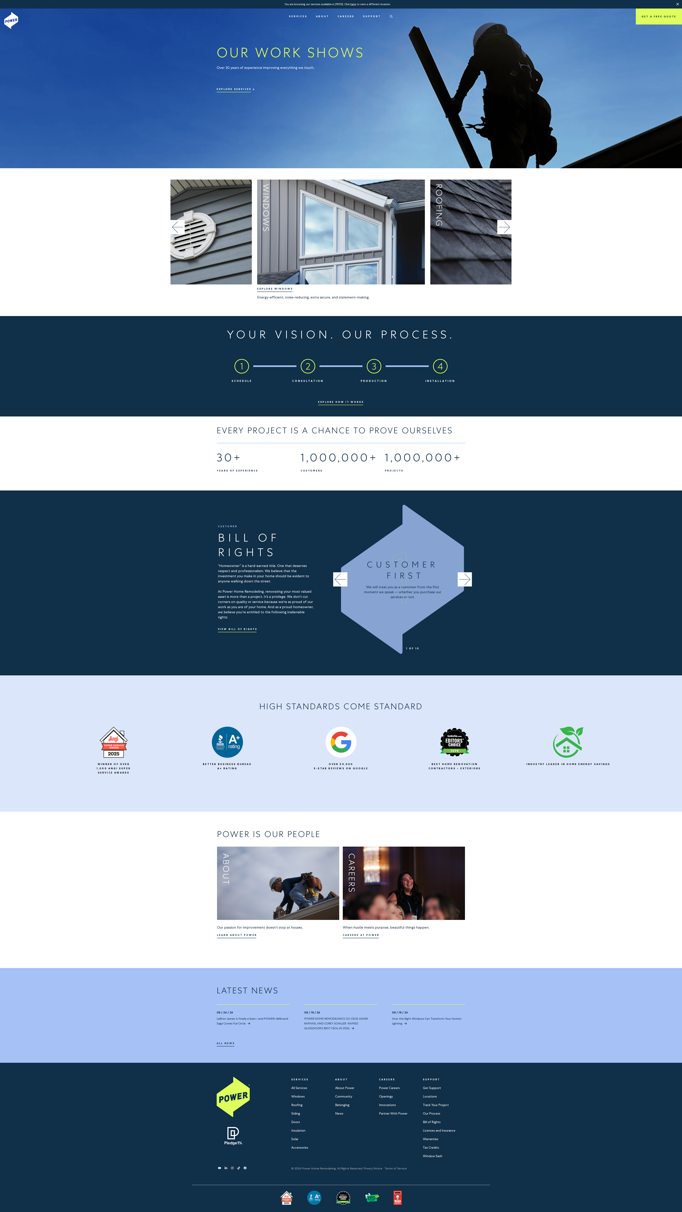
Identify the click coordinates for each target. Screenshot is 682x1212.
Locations (430, 1096)
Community (343, 1096)
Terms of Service (396, 1168)
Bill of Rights (432, 1122)
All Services (299, 1088)
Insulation (298, 1130)
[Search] (391, 16)
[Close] (677, 4)
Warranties (430, 1139)
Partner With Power (393, 1113)
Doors (295, 1122)
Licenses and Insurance (439, 1130)
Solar (294, 1139)
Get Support (432, 1088)
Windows (298, 1096)
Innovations (387, 1105)
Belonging (342, 1105)
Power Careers (389, 1088)
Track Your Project (436, 1105)
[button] (677, 4)
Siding (295, 1113)
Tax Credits (431, 1147)
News (339, 1113)
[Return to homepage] (11, 20)
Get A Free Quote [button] (659, 16)
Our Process (431, 1113)
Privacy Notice (373, 1168)
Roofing (296, 1105)
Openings (386, 1096)
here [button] (353, 4)
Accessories (299, 1147)
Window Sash (432, 1156)
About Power (344, 1088)
